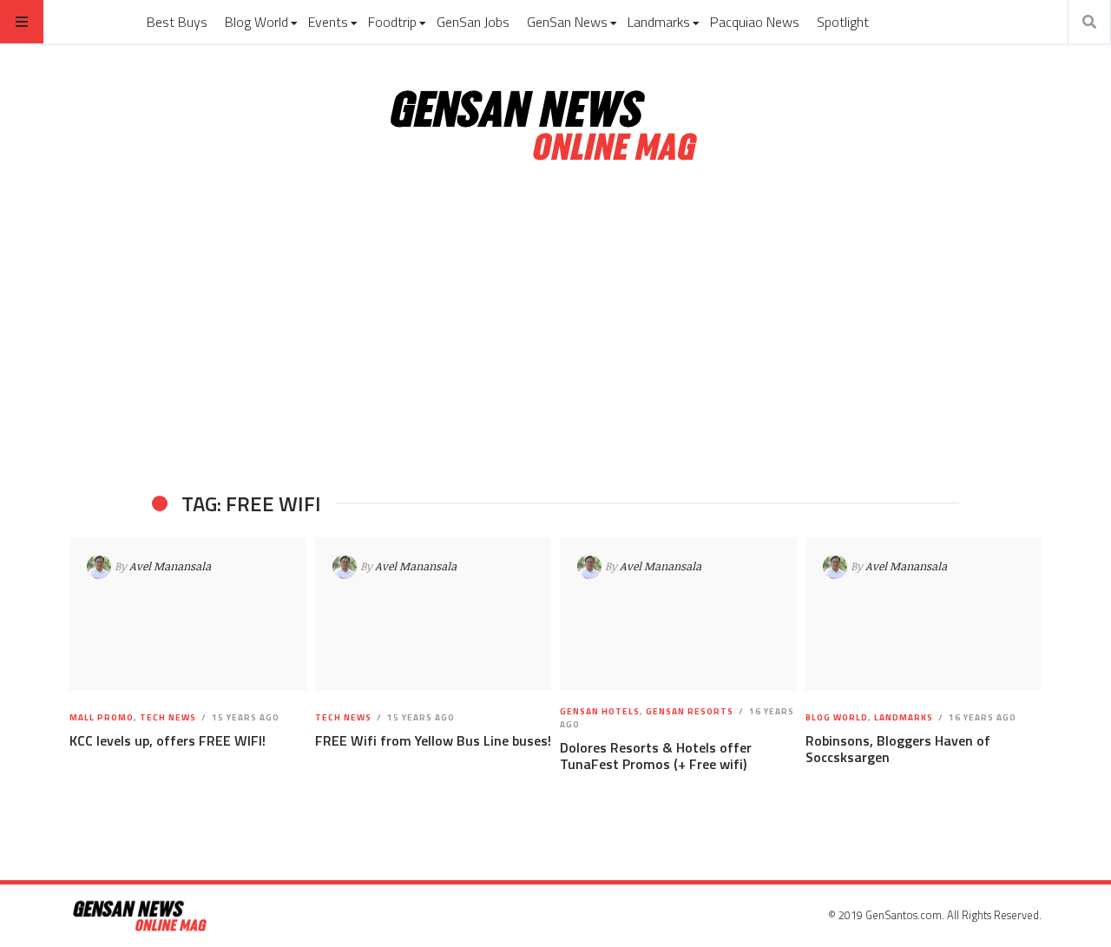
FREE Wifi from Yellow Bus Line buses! (433, 740)
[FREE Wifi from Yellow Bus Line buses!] (433, 615)
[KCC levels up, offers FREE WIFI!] (188, 615)
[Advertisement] (555, 328)
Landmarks (659, 21)
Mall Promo (101, 717)
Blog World (256, 21)
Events (328, 21)
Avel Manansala (170, 566)
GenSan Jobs (473, 21)
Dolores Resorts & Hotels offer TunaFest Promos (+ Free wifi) (656, 755)
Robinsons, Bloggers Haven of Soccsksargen (897, 748)
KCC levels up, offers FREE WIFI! (167, 740)
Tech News (168, 717)
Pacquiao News (754, 21)
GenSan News (567, 21)
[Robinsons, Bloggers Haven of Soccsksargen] (923, 615)
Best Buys (177, 21)
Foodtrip (392, 21)
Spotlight (843, 21)
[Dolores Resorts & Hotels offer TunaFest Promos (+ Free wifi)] (678, 615)
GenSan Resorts (689, 711)
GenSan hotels (600, 711)
